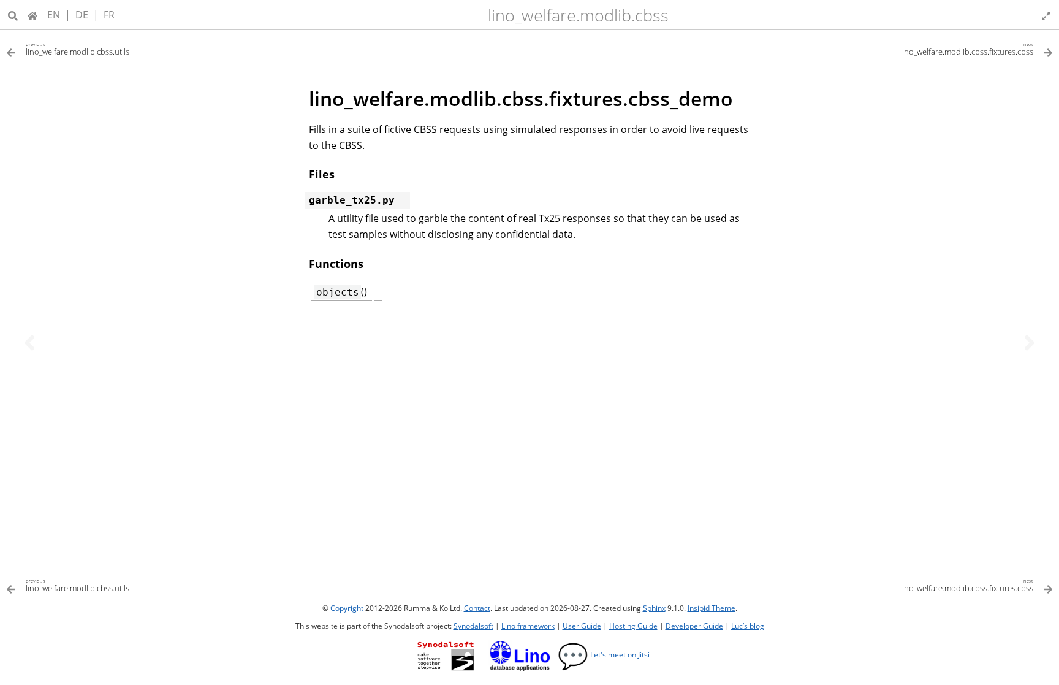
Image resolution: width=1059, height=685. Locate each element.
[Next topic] (1029, 342)
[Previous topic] (29, 342)
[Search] (13, 14)
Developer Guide (694, 626)
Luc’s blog (747, 626)
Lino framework (528, 626)
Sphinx (654, 608)
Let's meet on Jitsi (604, 654)
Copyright (346, 608)
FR (109, 14)
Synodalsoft (473, 626)
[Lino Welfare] (32, 14)
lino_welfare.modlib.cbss (578, 15)
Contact (477, 608)
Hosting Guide (633, 626)
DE (81, 14)
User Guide (582, 626)
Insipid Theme (711, 608)
